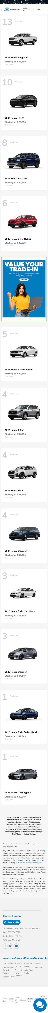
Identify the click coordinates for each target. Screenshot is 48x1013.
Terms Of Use (17, 999)
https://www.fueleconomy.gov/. (31, 863)
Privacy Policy (11, 1000)
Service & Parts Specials (19, 973)
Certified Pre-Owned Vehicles (8, 970)
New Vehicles (8, 963)
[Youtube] (16, 946)
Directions (38, 967)
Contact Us (13, 922)
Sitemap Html (30, 1000)
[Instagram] (10, 946)
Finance (29, 958)
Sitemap (23, 1000)
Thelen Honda (5, 1000)
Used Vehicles (8, 977)
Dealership (40, 958)
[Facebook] (5, 946)
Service (19, 958)
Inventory (9, 958)
